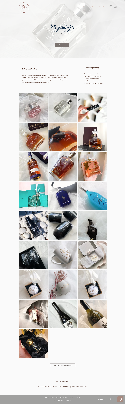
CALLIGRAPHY (43, 387)
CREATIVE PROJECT (79, 387)
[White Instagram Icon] (110, 399)
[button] (85, 6)
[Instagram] (110, 6)
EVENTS (66, 387)
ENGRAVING (56, 387)
